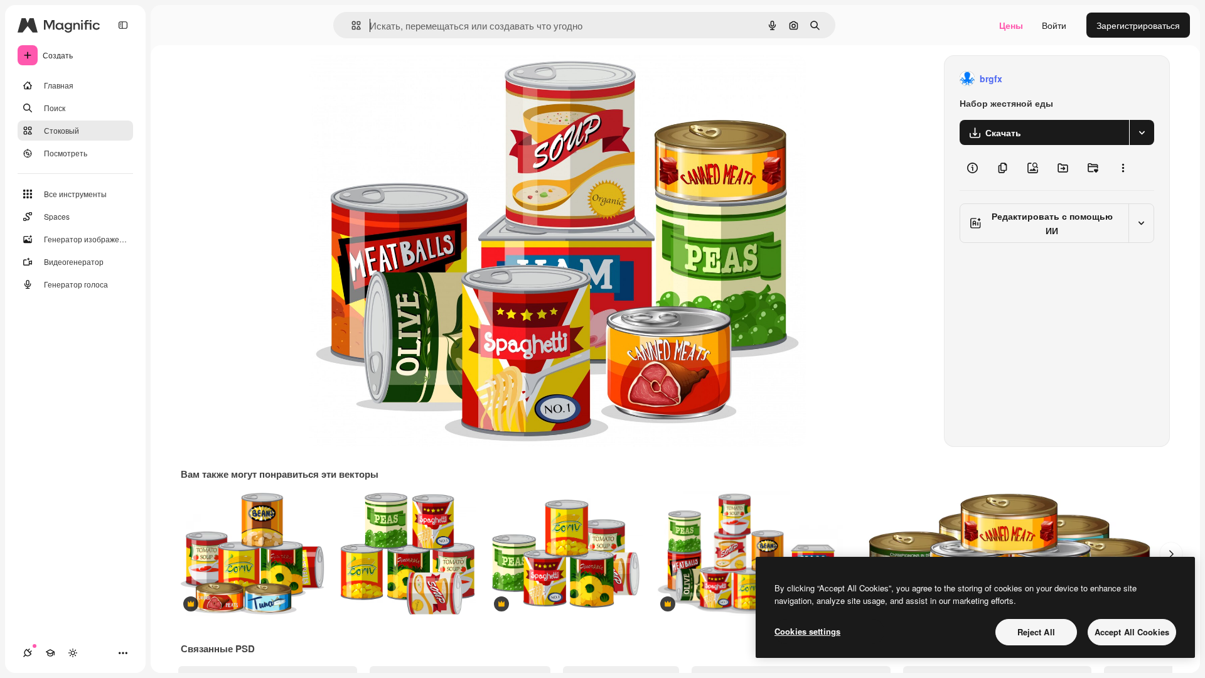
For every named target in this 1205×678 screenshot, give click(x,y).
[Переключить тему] (73, 653)
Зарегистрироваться (1138, 25)
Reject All (1036, 632)
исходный (393, 78)
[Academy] (50, 653)
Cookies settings (807, 631)
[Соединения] (28, 653)
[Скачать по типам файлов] (1141, 132)
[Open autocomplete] (351, 25)
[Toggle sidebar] (123, 25)
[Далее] (1171, 553)
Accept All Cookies (1132, 632)
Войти (1054, 25)
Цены (1011, 25)
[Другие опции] (1122, 167)
